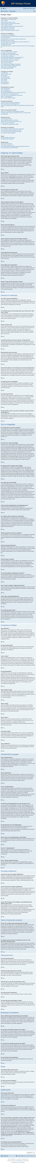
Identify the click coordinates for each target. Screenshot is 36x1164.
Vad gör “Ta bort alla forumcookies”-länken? (10, 30)
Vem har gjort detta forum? (6, 143)
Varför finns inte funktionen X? (7, 145)
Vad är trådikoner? (5, 83)
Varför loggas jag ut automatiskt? (8, 28)
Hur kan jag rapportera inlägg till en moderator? (11, 64)
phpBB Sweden (20, 1160)
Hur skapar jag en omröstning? (7, 56)
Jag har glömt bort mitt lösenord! (8, 27)
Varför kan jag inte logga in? (6, 24)
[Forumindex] (3, 3)
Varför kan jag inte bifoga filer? (7, 61)
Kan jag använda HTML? (6, 74)
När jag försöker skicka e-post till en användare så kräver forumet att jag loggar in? (18, 46)
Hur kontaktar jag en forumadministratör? (9, 147)
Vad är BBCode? (4, 72)
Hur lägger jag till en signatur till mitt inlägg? (10, 54)
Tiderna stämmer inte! (5, 37)
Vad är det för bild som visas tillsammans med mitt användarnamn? (15, 41)
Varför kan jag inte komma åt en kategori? (9, 60)
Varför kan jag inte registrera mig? (8, 22)
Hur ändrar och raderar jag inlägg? (8, 53)
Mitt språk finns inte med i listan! (7, 40)
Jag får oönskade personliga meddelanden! (10, 103)
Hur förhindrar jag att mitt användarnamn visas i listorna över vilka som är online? (18, 36)
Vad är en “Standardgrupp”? (7, 96)
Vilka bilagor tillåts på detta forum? (8, 137)
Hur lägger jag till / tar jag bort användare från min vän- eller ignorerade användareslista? (16, 113)
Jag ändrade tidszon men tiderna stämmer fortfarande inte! (13, 39)
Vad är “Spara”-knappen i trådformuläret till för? (11, 65)
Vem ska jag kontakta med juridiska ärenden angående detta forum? (15, 146)
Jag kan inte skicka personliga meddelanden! (10, 102)
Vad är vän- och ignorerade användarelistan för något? (12, 111)
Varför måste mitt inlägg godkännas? (8, 66)
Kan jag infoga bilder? (5, 76)
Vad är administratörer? (6, 88)
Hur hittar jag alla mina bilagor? (7, 138)
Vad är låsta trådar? (5, 82)
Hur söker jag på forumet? (6, 118)
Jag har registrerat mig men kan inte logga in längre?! (12, 26)
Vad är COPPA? (4, 20)
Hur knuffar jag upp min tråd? (7, 68)
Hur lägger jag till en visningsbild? (8, 43)
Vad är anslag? (4, 79)
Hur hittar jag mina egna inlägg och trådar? (10, 124)
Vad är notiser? (4, 81)
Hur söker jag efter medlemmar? (8, 122)
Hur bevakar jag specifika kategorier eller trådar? (11, 130)
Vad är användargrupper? (6, 91)
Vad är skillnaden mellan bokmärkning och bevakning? (12, 128)
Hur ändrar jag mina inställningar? (8, 35)
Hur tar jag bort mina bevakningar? (8, 132)
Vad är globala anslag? (5, 78)
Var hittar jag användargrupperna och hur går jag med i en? (13, 92)
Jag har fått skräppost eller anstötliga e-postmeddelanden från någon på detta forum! (17, 106)
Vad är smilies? (4, 75)
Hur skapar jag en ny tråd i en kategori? (9, 51)
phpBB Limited (4, 1096)
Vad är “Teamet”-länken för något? (8, 97)
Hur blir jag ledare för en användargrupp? (9, 93)
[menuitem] (4, 9)
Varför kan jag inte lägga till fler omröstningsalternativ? (12, 57)
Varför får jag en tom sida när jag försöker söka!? (11, 121)
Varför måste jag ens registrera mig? (8, 19)
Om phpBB (7, 1099)
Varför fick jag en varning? (6, 62)
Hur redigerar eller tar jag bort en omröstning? (10, 58)
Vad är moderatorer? (5, 89)
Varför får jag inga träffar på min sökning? (9, 120)
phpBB (12, 1159)
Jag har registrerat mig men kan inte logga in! (10, 23)
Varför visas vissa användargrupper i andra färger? (12, 95)
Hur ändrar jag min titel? (6, 44)
